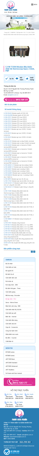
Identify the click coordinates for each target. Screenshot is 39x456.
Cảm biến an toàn (11, 267)
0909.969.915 (29, 398)
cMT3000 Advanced (12, 366)
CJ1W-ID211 (7, 129)
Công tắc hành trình (12, 331)
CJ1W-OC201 (8, 141)
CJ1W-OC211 (8, 143)
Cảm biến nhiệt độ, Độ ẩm (13, 309)
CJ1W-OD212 (8, 153)
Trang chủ (6, 32)
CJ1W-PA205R (8, 115)
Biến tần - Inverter (11, 316)
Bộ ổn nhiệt (9, 263)
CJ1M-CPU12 (8, 119)
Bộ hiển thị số (10, 274)
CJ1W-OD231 (8, 157)
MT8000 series (10, 355)
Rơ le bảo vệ (9, 281)
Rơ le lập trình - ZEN (12, 285)
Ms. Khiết (20, 394)
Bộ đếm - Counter (11, 338)
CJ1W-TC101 (8, 203)
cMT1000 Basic (10, 359)
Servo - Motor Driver (12, 302)
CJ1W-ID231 (7, 133)
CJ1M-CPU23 (8, 127)
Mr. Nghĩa (20, 402)
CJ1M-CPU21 (8, 123)
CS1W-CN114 (8, 235)
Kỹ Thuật (19, 404)
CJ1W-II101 (7, 231)
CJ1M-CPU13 (8, 121)
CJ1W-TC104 (8, 215)
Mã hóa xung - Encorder (13, 295)
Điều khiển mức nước (12, 334)
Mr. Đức (9, 394)
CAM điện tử (9, 341)
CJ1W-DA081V (8, 173)
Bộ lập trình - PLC (21, 32)
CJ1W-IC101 (7, 233)
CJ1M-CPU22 (8, 125)
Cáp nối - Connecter (12, 327)
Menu (35, 4)
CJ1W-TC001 (8, 191)
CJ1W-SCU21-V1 (9, 187)
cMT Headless (10, 370)
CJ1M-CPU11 (8, 117)
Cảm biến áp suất (11, 313)
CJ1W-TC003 (8, 199)
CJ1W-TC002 (8, 195)
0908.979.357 (19, 406)
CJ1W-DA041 (8, 171)
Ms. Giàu (9, 402)
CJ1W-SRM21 (8, 219)
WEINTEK (9, 348)
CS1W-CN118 (8, 239)
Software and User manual (14, 373)
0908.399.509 (19, 398)
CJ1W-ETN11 (8, 223)
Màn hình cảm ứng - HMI (13, 306)
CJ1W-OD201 (8, 145)
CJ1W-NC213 (8, 227)
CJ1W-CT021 (8, 181)
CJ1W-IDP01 (7, 179)
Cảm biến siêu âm (11, 324)
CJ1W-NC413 (8, 229)
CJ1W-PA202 (8, 113)
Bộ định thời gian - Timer (13, 288)
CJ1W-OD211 (8, 149)
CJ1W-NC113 (8, 225)
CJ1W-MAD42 (8, 175)
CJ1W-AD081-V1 (9, 167)
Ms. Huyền (30, 394)
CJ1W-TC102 (8, 207)
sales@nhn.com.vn (12, 95)
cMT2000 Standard (11, 362)
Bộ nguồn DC (9, 271)
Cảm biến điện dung (11, 320)
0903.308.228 (9, 398)
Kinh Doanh (9, 396)
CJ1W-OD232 (8, 161)
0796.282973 (9, 406)
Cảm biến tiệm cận (11, 278)
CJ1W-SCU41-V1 (9, 183)
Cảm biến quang (10, 292)
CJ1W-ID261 (7, 137)
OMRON (13, 32)
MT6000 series (10, 352)
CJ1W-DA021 (8, 169)
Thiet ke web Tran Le (10, 448)
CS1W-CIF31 (7, 243)
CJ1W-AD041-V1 (9, 165)
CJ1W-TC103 (8, 211)
